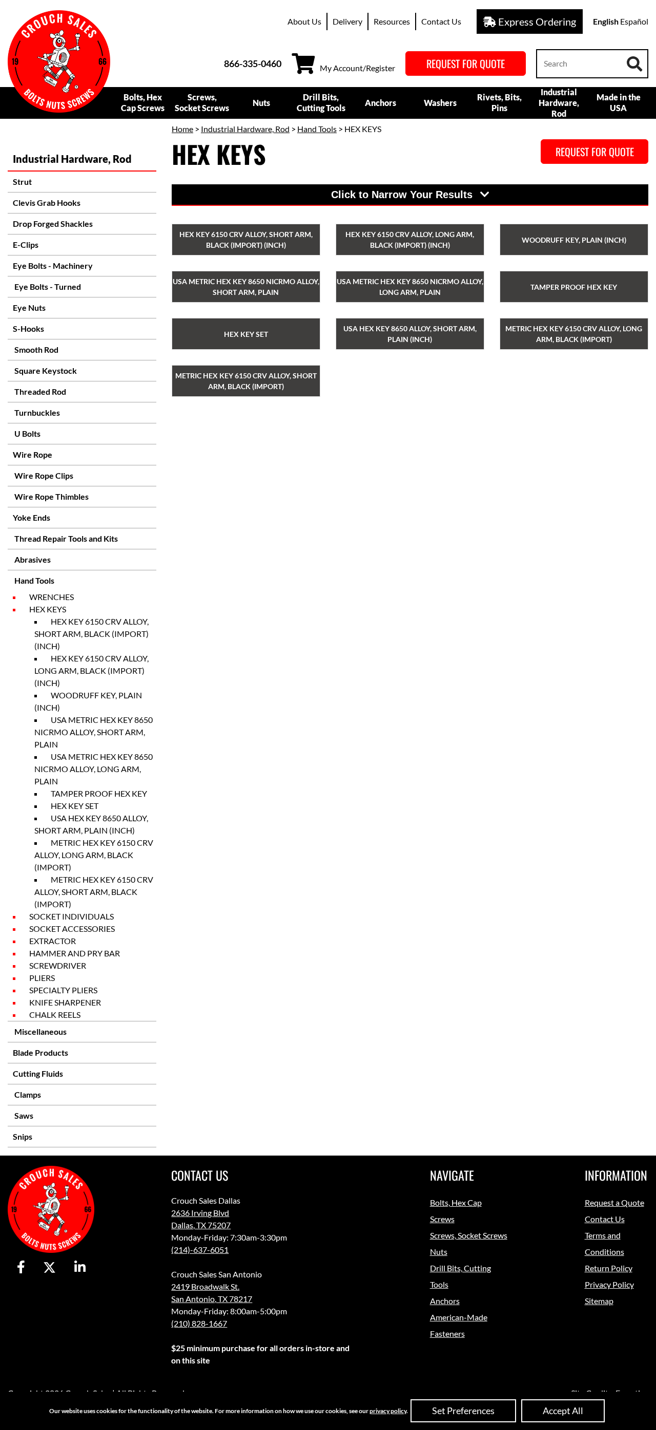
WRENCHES (51, 597)
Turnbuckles (36, 412)
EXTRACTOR (52, 941)
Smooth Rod (35, 349)
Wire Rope (32, 454)
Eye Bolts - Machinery (53, 265)
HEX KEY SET (74, 805)
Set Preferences (463, 1410)
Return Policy (608, 1268)
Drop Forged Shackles (53, 223)
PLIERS (42, 978)
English (606, 21)
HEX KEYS (47, 609)
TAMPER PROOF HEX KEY (99, 793)
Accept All (563, 1410)
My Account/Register (357, 68)
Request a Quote (614, 1202)
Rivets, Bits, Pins (499, 102)
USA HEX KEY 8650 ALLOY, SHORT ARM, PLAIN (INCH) (91, 824)
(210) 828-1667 (199, 1323)
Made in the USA (619, 102)
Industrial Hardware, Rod (559, 102)
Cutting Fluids (38, 1073)
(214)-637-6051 (200, 1249)
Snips (22, 1136)
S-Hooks (28, 328)
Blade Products (40, 1052)
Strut (22, 181)
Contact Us (441, 21)
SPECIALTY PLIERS (63, 990)
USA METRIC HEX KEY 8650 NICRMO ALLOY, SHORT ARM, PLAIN (93, 732)
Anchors (380, 103)
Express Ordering (536, 21)
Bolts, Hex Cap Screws (143, 102)
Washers (440, 103)
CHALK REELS (54, 1014)
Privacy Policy (609, 1284)
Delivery (347, 21)
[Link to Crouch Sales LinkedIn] (80, 1268)
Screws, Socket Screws (202, 102)
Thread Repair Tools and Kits (65, 538)
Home (182, 129)
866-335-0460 (252, 63)
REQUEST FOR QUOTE (465, 63)
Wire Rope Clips (43, 475)
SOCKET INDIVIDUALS (71, 916)
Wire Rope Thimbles (51, 496)
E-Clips (25, 244)
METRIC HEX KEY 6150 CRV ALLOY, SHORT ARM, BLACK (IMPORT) (93, 891)
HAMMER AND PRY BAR (74, 953)
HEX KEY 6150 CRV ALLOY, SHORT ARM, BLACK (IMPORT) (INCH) (91, 633)
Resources (392, 21)
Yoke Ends (31, 517)
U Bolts (26, 433)
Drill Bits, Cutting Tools (321, 102)
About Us (304, 21)
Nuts (261, 103)
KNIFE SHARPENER (65, 1002)
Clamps (27, 1094)
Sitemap (599, 1301)
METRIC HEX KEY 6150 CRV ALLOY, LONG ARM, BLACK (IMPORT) (93, 855)
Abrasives (32, 559)
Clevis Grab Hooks (46, 202)
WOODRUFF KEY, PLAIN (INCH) (88, 701)
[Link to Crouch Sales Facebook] (21, 1268)
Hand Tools (33, 580)
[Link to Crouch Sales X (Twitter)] (49, 1268)
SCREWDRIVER (57, 965)
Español (634, 21)
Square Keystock (45, 370)
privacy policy (388, 1411)
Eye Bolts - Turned (47, 286)
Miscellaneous (40, 1031)
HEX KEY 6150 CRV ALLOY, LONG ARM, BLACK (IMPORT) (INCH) (91, 670)
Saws (23, 1115)
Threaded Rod (39, 391)
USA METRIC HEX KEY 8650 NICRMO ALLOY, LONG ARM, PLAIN (93, 769)
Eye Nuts (29, 307)
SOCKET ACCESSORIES (72, 928)
